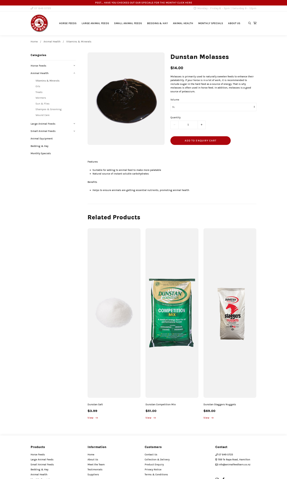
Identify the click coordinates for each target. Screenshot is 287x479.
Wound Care (42, 115)
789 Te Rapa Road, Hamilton (233, 459)
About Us (93, 459)
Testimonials (95, 469)
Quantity (175, 117)
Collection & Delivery (157, 459)
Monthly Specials (210, 23)
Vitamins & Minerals (78, 41)
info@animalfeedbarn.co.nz (234, 464)
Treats (39, 92)
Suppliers (93, 474)
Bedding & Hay (157, 23)
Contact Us (151, 454)
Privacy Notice (153, 469)
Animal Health (183, 23)
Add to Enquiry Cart (200, 140)
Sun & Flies (42, 103)
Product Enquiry (154, 464)
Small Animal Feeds (128, 23)
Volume (174, 99)
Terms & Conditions (156, 474)
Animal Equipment (42, 138)
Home (34, 41)
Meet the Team (96, 464)
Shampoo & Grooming (49, 109)
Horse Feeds (68, 23)
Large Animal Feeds (95, 23)
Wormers (41, 97)
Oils (38, 86)
